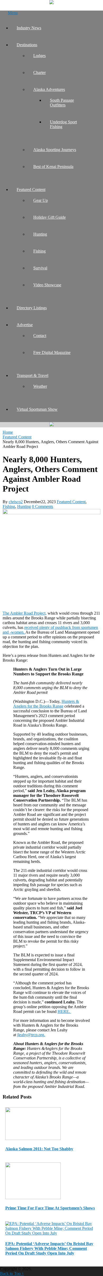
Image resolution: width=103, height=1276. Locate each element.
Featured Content (31, 189)
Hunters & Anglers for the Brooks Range (46, 703)
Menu (13, 13)
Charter (39, 72)
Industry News (29, 28)
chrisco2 (16, 501)
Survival (40, 268)
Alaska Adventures (49, 89)
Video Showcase (47, 285)
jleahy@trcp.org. (31, 1034)
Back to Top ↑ (12, 1273)
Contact (39, 335)
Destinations (27, 45)
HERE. (64, 1011)
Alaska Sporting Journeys (54, 149)
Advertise (25, 324)
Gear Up (40, 200)
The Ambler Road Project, (24, 613)
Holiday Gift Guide (49, 217)
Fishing (39, 251)
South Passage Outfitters (62, 102)
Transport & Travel (32, 375)
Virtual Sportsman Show (37, 409)
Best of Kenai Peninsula (53, 166)
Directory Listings (32, 308)
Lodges (39, 55)
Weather (40, 386)
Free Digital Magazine (52, 352)
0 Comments (42, 506)
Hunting (40, 234)
